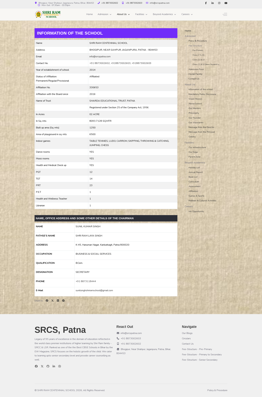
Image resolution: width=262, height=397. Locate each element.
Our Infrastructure (197, 147)
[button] (104, 14)
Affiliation (193, 191)
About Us (190, 84)
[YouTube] (225, 3)
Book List (193, 177)
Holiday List (194, 167)
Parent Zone (194, 156)
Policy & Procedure (198, 40)
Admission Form (196, 69)
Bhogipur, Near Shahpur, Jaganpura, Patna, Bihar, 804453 (143, 351)
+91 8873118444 (86, 281)
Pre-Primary (198, 50)
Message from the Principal (202, 132)
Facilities (189, 142)
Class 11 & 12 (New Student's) (206, 64)
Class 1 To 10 (198, 55)
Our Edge (193, 152)
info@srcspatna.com (160, 3)
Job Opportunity (196, 211)
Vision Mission (195, 98)
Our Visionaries (196, 122)
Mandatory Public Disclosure (202, 94)
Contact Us (194, 78)
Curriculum (194, 181)
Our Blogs (187, 333)
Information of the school (201, 89)
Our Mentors (195, 108)
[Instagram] (219, 3)
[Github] (48, 366)
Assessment (194, 186)
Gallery (192, 136)
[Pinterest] (63, 300)
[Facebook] (205, 3)
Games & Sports (196, 195)
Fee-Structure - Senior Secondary (199, 360)
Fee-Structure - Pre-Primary (197, 349)
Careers (189, 206)
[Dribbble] (59, 366)
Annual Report (196, 172)
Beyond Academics (195, 162)
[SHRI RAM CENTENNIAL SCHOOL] (48, 14)
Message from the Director (201, 127)
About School (195, 103)
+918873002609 (141, 63)
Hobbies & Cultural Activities (202, 200)
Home (188, 30)
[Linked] (54, 366)
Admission (190, 36)
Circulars (186, 338)
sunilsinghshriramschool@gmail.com (94, 290)
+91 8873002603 (134, 3)
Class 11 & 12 (199, 60)
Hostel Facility (195, 74)
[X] (52, 300)
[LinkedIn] (212, 3)
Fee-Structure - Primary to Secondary (202, 354)
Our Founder (195, 117)
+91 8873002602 (109, 3)
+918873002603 (121, 63)
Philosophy (194, 113)
